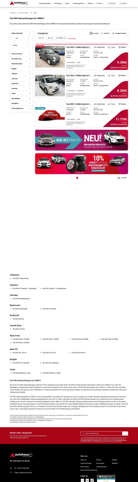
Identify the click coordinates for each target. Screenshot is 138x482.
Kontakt (114, 460)
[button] (21, 33)
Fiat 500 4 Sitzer (19, 329)
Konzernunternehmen (86, 440)
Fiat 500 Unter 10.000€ (21, 339)
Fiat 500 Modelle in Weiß (51, 373)
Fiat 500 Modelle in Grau (22, 373)
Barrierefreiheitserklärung (89, 470)
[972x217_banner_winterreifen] (81, 163)
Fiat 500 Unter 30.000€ (21, 343)
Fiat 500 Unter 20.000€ (80, 339)
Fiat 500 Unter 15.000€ (50, 339)
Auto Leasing (85, 467)
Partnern (96, 440)
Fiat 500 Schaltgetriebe (21, 299)
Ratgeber (115, 463)
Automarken (100, 463)
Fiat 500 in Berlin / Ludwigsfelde (54, 288)
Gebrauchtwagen (86, 463)
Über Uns (83, 460)
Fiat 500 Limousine (49, 309)
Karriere (98, 460)
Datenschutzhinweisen (121, 440)
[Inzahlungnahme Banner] (81, 140)
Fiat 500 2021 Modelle (21, 363)
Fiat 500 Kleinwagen (20, 309)
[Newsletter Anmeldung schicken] (125, 433)
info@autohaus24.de (25, 472)
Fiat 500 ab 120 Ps (20, 353)
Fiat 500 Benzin (18, 319)
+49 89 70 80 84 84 (23, 468)
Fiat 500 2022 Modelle (50, 363)
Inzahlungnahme (101, 467)
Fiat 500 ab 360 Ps (79, 353)
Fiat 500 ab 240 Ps (49, 353)
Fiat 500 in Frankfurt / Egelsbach (25, 288)
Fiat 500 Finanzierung (20, 278)
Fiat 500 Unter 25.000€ (109, 339)
